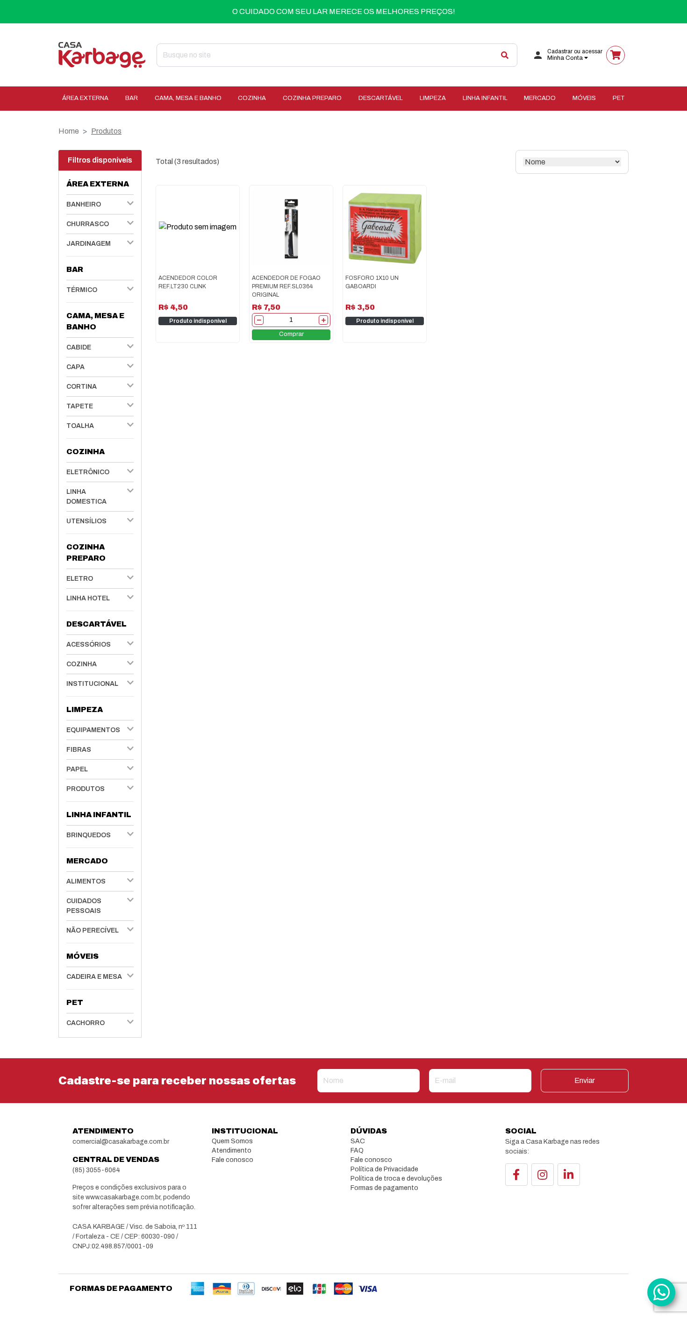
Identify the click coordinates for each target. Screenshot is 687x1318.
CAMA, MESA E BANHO (188, 98)
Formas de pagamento (384, 1187)
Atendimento (231, 1150)
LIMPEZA (433, 98)
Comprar (291, 334)
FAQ (357, 1150)
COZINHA (252, 98)
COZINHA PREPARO (312, 98)
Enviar (584, 1080)
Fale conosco (232, 1159)
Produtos (106, 131)
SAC (358, 1141)
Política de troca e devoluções (396, 1178)
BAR (131, 98)
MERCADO (540, 98)
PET (619, 98)
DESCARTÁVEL (380, 98)
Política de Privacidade (384, 1169)
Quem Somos (232, 1141)
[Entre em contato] (661, 1292)
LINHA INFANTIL (485, 98)
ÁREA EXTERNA (85, 98)
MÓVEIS (584, 98)
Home (68, 131)
